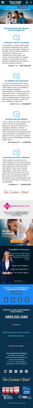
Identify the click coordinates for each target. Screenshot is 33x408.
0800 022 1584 (16, 316)
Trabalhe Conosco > (16, 336)
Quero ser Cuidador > (20, 266)
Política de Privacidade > (17, 346)
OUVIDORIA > (16, 325)
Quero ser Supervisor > (19, 269)
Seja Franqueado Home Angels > (16, 332)
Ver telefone (22, 7)
